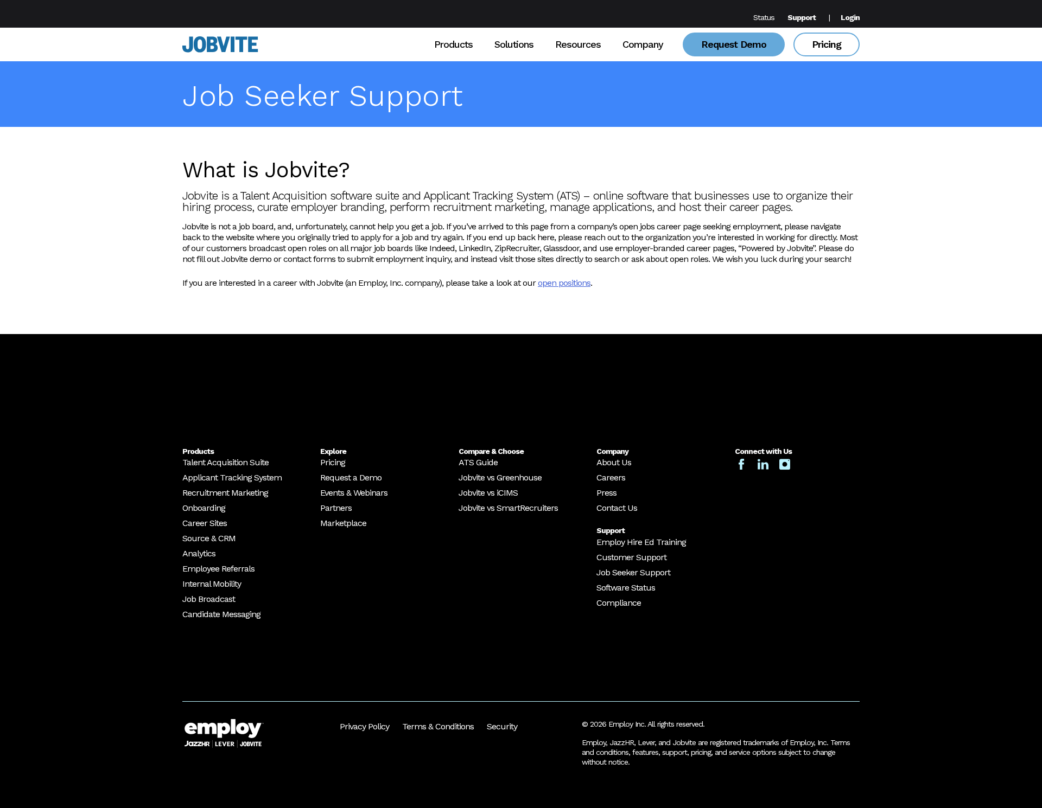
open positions (564, 283)
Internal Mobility (211, 584)
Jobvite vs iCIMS (488, 493)
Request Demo (733, 44)
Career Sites (204, 523)
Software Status (625, 587)
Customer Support (631, 557)
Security (502, 726)
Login (850, 17)
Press (606, 493)
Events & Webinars (353, 493)
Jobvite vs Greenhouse (500, 477)
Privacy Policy (364, 726)
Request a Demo (351, 477)
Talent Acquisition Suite (225, 462)
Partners (336, 508)
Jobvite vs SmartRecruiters (508, 508)
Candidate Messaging (221, 614)
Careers (610, 477)
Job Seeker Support (633, 572)
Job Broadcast (208, 599)
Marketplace (343, 523)
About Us (613, 462)
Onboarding (203, 508)
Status (763, 17)
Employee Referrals (218, 568)
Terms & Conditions (438, 726)
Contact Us (616, 508)
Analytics (198, 553)
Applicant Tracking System (232, 477)
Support (801, 17)
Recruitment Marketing (225, 493)
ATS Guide (478, 462)
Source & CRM (209, 538)
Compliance (618, 603)
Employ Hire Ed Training (641, 542)
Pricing (826, 44)
